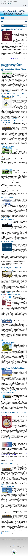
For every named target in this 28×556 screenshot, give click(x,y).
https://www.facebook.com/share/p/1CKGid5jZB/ (14, 454)
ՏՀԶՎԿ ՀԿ (15, 545)
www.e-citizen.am (8, 539)
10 (15, 533)
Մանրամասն (8, 91)
